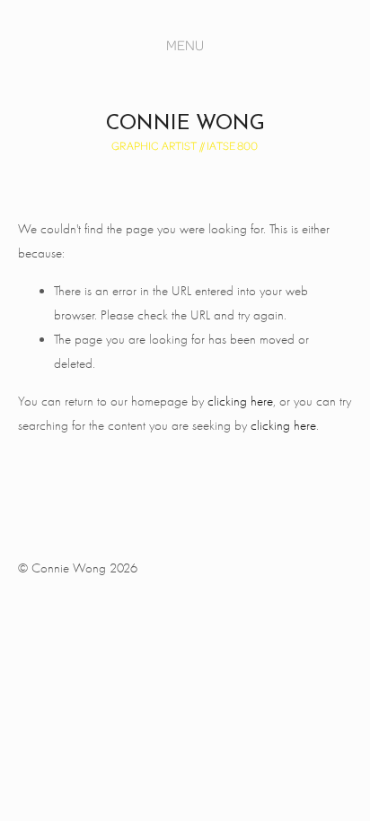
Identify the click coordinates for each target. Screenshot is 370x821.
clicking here (240, 401)
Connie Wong (185, 124)
